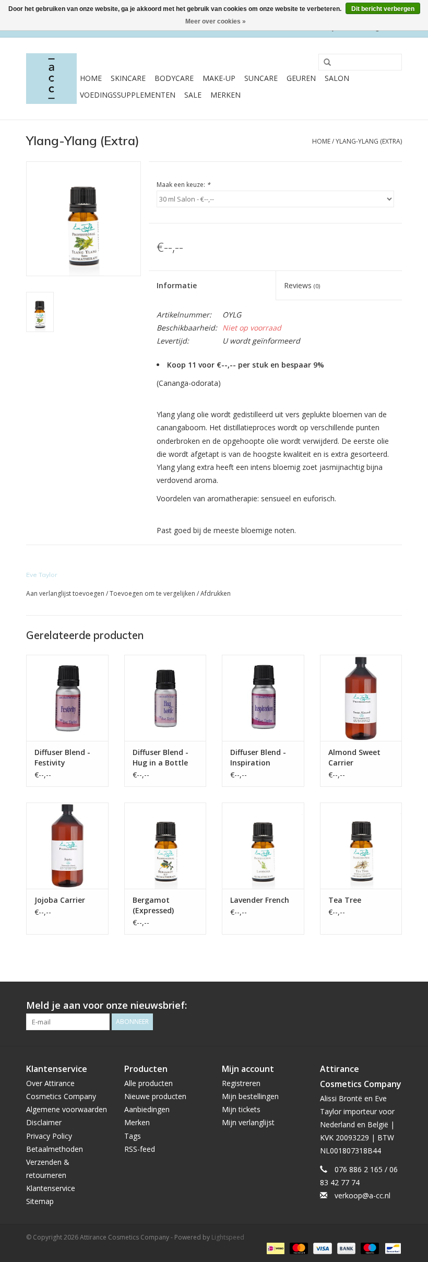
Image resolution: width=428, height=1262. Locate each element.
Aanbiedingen (147, 1109)
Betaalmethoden (54, 1149)
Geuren (301, 78)
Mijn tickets (241, 1109)
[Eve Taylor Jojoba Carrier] (67, 846)
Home (91, 78)
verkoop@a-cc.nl (362, 1195)
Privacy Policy (49, 1136)
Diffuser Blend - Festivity (62, 757)
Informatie (177, 285)
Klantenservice (50, 1188)
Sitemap (40, 1201)
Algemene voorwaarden (66, 1109)
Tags (132, 1136)
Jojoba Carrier (59, 900)
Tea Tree (344, 900)
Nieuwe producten (155, 1096)
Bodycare (174, 78)
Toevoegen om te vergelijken (153, 593)
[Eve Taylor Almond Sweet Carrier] (361, 698)
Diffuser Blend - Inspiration (258, 757)
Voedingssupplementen (127, 95)
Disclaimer (44, 1122)
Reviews (302, 285)
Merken (225, 95)
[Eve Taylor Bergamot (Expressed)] (165, 846)
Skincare (128, 78)
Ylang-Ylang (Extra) (369, 141)
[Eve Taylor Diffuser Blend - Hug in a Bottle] (165, 698)
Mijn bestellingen (250, 1096)
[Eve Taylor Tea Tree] (361, 846)
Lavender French (259, 900)
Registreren (241, 1083)
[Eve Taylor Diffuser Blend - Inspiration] (263, 698)
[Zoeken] (323, 63)
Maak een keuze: (183, 184)
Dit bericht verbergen (382, 9)
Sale (192, 95)
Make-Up (219, 78)
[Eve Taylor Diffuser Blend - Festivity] (67, 698)
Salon (337, 78)
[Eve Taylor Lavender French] (263, 846)
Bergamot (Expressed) (153, 905)
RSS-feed (139, 1149)
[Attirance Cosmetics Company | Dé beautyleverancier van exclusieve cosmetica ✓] (51, 78)
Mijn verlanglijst (248, 1122)
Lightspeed (227, 1237)
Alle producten (148, 1083)
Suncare (261, 78)
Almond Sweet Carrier (354, 757)
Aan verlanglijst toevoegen (65, 593)
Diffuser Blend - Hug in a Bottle (160, 757)
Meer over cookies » (215, 21)
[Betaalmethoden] (274, 1247)
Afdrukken (215, 593)
